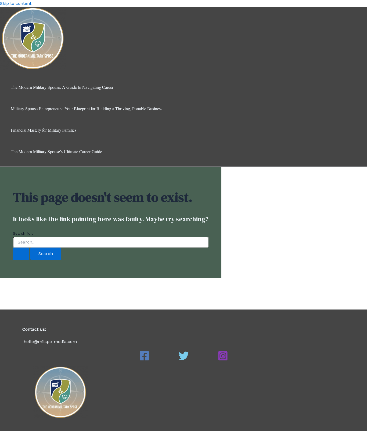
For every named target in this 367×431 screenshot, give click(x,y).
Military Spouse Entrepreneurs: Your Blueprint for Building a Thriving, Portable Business (86, 108)
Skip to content (15, 3)
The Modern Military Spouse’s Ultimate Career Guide (56, 151)
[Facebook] (144, 359)
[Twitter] (183, 359)
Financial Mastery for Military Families (43, 130)
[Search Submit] (21, 254)
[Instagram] (222, 359)
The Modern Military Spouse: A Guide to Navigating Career (62, 87)
